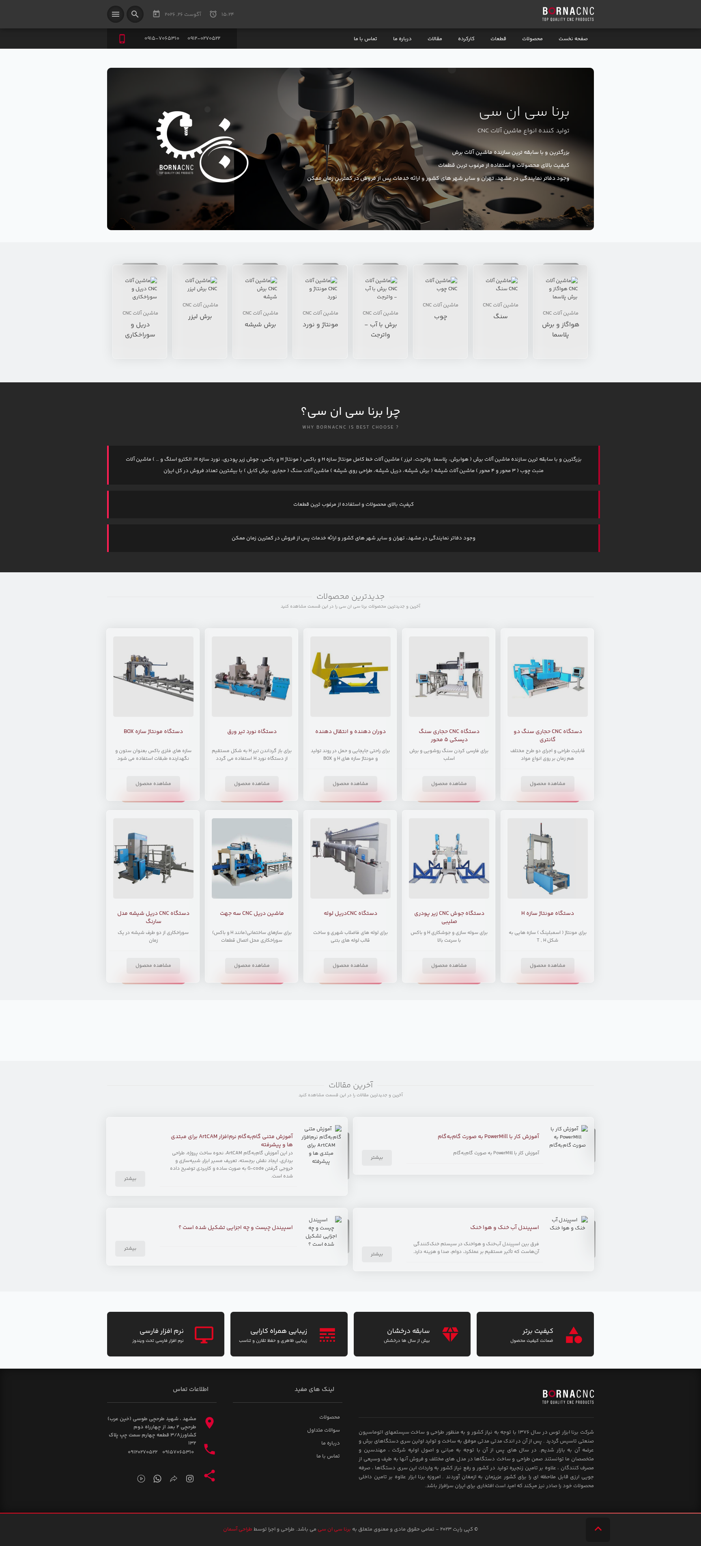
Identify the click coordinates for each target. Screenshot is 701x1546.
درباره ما (402, 39)
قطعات (498, 39)
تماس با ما (365, 39)
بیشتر (377, 1158)
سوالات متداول (323, 1430)
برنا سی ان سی (334, 1529)
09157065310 (178, 1452)
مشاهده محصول (548, 784)
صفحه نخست (573, 39)
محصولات (532, 39)
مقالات (435, 39)
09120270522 (142, 1452)
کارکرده (466, 39)
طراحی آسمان (237, 1529)
